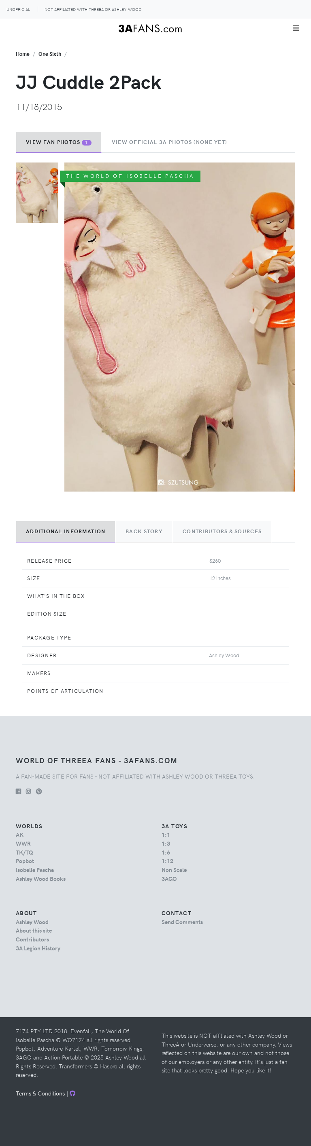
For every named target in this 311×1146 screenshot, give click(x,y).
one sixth (49, 53)
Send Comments (182, 922)
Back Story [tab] (144, 531)
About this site (34, 930)
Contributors (32, 939)
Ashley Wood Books (41, 878)
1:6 (166, 852)
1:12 (167, 861)
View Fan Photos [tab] (57, 142)
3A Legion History (38, 948)
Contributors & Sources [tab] (222, 531)
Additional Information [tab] (65, 531)
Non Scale (174, 869)
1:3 (166, 843)
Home (23, 53)
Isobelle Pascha (35, 869)
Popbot (25, 861)
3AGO (169, 878)
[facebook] (18, 791)
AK (19, 834)
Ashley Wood (32, 922)
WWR (23, 843)
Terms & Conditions (40, 1093)
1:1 (166, 834)
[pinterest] (39, 791)
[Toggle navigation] (296, 28)
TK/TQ (24, 852)
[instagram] (28, 791)
